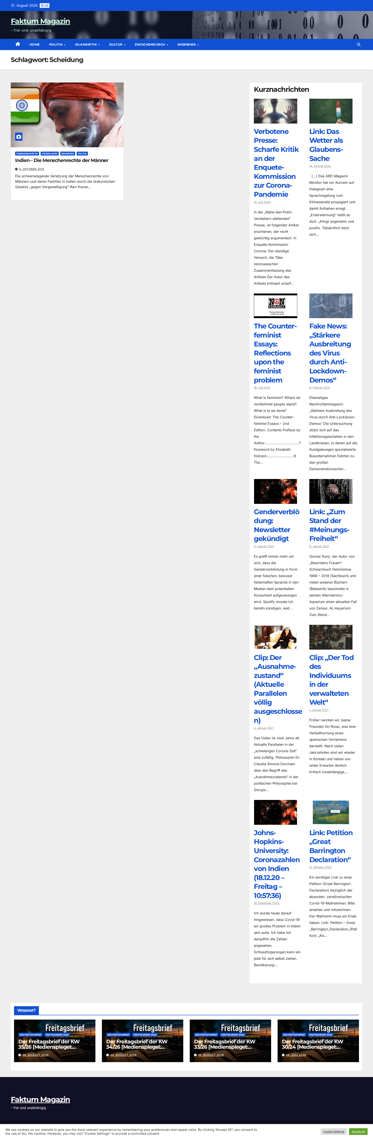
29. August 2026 (35, 1055)
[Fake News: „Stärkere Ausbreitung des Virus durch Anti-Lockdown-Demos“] (330, 315)
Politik (56, 44)
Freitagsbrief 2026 (57, 1034)
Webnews (187, 44)
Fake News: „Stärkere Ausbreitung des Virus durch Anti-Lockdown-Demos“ (330, 353)
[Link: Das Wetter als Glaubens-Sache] (330, 120)
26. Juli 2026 (296, 1055)
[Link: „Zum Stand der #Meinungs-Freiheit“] (330, 500)
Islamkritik (86, 44)
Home (35, 44)
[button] (358, 44)
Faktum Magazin (40, 21)
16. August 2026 (211, 1055)
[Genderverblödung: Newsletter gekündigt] (275, 500)
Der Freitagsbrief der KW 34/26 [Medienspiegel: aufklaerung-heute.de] (137, 1046)
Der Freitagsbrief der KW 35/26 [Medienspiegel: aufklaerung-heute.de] (49, 1046)
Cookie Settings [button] (333, 1131)
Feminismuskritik (27, 153)
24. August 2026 (123, 1055)
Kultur (116, 44)
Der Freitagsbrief (30, 1034)
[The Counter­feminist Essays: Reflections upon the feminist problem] (275, 315)
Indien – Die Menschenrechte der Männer (61, 160)
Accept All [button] (358, 1131)
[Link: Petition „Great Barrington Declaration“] (330, 821)
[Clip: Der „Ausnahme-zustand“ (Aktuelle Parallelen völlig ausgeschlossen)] (275, 646)
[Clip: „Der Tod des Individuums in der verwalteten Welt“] (330, 646)
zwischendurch (150, 44)
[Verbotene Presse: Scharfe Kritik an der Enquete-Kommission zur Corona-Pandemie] (275, 120)
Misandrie (68, 153)
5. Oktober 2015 (31, 169)
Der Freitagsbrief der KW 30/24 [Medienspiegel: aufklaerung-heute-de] (312, 1046)
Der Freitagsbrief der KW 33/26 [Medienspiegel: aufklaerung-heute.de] (224, 1046)
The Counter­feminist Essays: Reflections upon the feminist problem (275, 353)
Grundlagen (49, 153)
